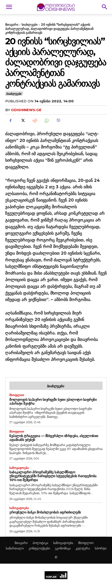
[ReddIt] (34, 120)
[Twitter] (22, 120)
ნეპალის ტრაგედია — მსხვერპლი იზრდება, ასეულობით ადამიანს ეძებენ (53, 438)
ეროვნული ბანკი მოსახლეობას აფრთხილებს (45, 512)
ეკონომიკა (63, 548)
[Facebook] (10, 120)
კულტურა (83, 548)
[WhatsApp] (46, 120)
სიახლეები (30, 24)
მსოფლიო (16, 395)
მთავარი (11, 24)
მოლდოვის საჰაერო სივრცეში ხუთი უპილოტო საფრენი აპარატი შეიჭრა (53, 401)
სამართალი (15, 548)
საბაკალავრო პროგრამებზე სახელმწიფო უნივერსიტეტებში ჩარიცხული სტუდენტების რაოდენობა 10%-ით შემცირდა (53, 476)
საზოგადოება (19, 468)
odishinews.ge (26, 110)
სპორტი (101, 548)
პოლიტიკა (40, 543)
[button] (9, 7)
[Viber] (58, 120)
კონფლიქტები (39, 548)
